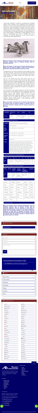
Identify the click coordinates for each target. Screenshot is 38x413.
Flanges (5, 288)
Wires (5, 293)
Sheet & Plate (6, 381)
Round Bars (6, 282)
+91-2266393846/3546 (7, 401)
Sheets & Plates (6, 279)
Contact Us (24, 374)
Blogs (23, 372)
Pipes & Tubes (6, 276)
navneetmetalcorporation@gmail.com (19, 263)
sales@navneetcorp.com (7, 399)
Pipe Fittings (6, 285)
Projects (23, 369)
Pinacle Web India (33, 411)
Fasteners (6, 386)
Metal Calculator (25, 371)
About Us (23, 368)
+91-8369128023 (6, 405)
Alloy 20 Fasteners (7, 227)
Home (23, 367)
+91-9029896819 (8, 263)
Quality (23, 373)
